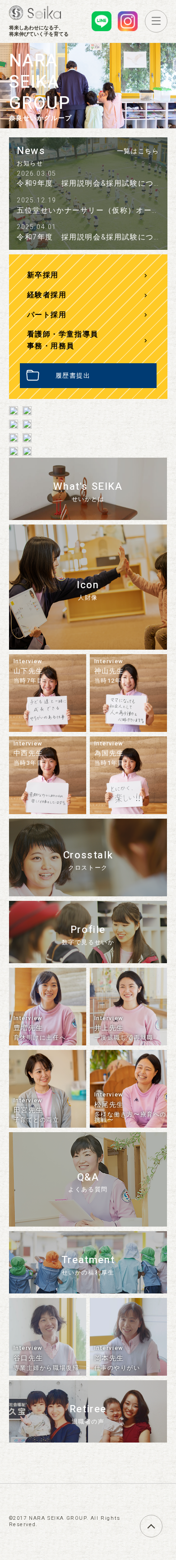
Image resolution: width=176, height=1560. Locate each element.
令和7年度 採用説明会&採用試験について (93, 237)
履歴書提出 (73, 375)
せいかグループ (35, 12)
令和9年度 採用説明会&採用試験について (93, 183)
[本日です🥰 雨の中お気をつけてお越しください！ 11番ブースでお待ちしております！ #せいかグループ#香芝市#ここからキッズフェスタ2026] (13, 421)
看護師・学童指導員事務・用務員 (62, 340)
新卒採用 (43, 275)
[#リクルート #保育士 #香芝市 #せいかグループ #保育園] (27, 407)
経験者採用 (47, 295)
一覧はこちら (138, 151)
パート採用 (47, 314)
